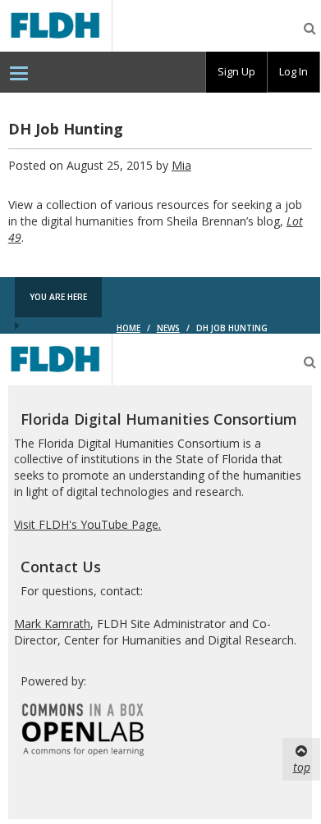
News (168, 328)
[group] (236, 72)
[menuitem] (19, 72)
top (301, 767)
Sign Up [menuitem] (236, 71)
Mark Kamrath (52, 623)
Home (128, 328)
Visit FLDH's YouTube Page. (87, 524)
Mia (181, 165)
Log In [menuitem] (293, 71)
